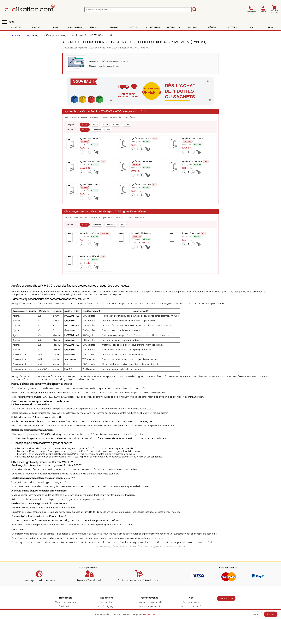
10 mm (116, 124)
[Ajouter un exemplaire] (90, 152)
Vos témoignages (106, 606)
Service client (106, 602)
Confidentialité (66, 606)
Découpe (192, 27)
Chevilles (133, 27)
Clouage (35, 27)
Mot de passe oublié (191, 606)
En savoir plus (149, 614)
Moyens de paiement (149, 606)
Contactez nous (191, 602)
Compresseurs (74, 27)
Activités (232, 27)
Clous (55, 27)
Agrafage (16, 27)
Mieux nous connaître (65, 602)
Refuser (256, 614)
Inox (108, 130)
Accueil (15, 35)
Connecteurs (153, 27)
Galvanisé (97, 130)
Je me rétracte (226, 598)
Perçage (94, 27)
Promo (271, 27)
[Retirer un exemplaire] (82, 152)
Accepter (271, 614)
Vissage (114, 27)
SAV (251, 27)
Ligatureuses (173, 27)
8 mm (105, 124)
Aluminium (111, 224)
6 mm (95, 124)
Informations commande (149, 602)
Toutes (85, 124)
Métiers (212, 27)
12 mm (127, 124)
